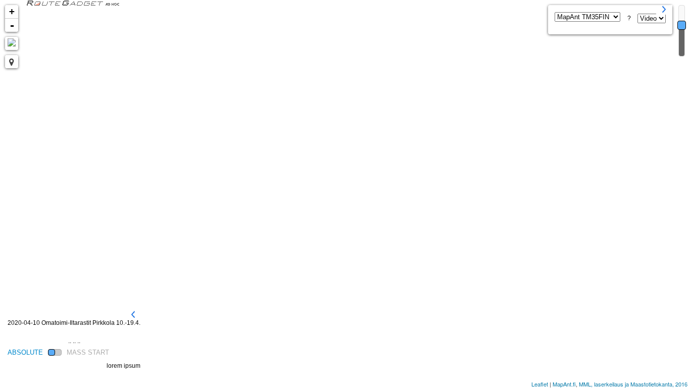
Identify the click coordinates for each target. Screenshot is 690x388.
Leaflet (539, 384)
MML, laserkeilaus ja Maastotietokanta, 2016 (633, 384)
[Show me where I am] (11, 61)
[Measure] (11, 43)
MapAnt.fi (564, 384)
